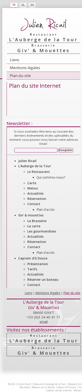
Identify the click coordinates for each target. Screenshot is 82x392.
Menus (32, 188)
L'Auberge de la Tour (34, 166)
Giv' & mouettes (31, 215)
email (44, 321)
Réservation (36, 198)
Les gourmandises (41, 231)
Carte (31, 183)
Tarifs (32, 269)
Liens (14, 59)
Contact (33, 204)
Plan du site (20, 75)
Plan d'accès (45, 209)
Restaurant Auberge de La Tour (49, 384)
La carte (33, 226)
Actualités (35, 193)
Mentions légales (25, 67)
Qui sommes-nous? (50, 177)
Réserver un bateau (42, 279)
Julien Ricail (27, 161)
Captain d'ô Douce (32, 258)
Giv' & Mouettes (44, 350)
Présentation (37, 264)
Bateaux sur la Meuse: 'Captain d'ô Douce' (54, 387)
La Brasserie (36, 221)
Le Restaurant (38, 171)
